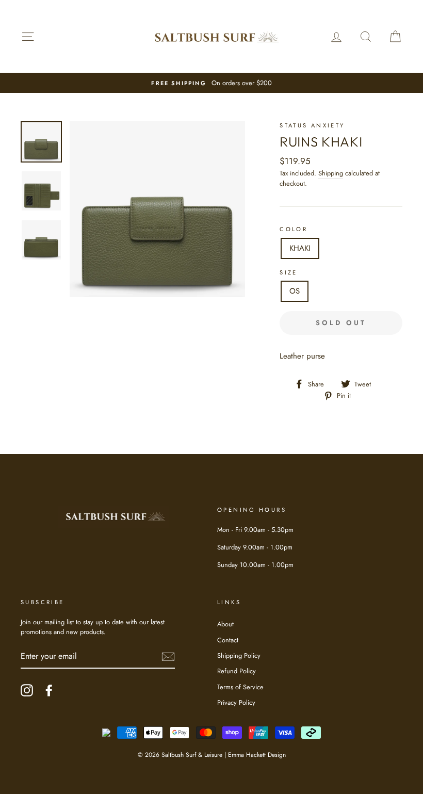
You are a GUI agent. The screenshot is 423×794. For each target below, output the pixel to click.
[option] (211, 83)
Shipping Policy (239, 655)
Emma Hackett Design (257, 754)
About (225, 624)
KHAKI (300, 248)
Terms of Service (240, 687)
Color (293, 229)
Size (289, 272)
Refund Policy (236, 671)
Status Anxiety (312, 125)
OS (294, 291)
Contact (227, 640)
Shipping (330, 173)
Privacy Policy (236, 702)
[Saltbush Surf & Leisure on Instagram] (27, 690)
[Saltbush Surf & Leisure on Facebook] (49, 690)
